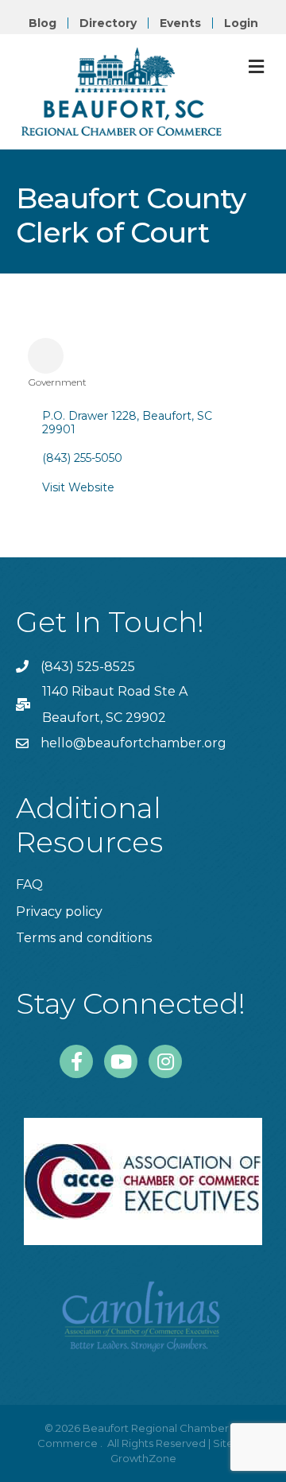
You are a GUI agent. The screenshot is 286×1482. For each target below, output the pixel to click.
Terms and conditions (84, 937)
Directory (108, 23)
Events (180, 23)
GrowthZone (143, 1458)
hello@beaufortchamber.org (133, 743)
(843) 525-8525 (88, 666)
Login (241, 23)
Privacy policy (59, 911)
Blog (42, 23)
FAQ (29, 884)
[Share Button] (46, 356)
